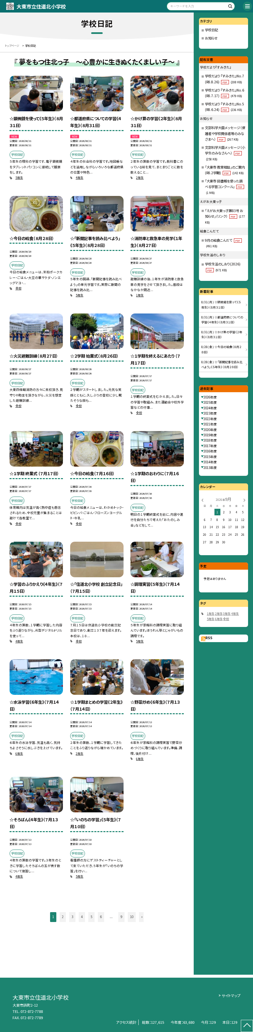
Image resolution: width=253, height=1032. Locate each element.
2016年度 (210, 451)
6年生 (19, 753)
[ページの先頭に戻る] (247, 1026)
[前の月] (202, 500)
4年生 (79, 178)
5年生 (19, 178)
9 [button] (121, 916)
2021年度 (210, 424)
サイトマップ (231, 995)
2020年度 (210, 429)
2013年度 (210, 467)
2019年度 (210, 435)
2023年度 (210, 413)
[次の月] (244, 500)
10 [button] (131, 916)
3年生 (227, 613)
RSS (209, 638)
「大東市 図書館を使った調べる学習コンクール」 (224, 186)
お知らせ (211, 38)
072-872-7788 (31, 1011)
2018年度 (210, 440)
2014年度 (210, 462)
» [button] (142, 916)
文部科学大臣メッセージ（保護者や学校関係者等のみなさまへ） (225, 133)
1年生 (140, 295)
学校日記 (211, 29)
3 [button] (72, 916)
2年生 (140, 178)
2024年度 (210, 408)
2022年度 (210, 419)
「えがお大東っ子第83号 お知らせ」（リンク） (225, 216)
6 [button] (101, 916)
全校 (18, 288)
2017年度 (210, 446)
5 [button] (91, 916)
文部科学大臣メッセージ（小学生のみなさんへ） (225, 153)
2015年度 (210, 456)
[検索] (229, 7)
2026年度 (210, 397)
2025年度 (210, 402)
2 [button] (63, 916)
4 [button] (82, 916)
